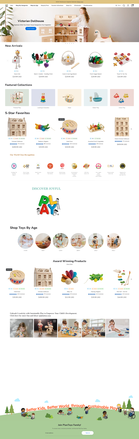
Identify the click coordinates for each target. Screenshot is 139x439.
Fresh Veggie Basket (96, 74)
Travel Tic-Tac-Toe (122, 74)
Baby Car (69, 292)
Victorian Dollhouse (17, 141)
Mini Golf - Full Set (122, 292)
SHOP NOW (31, 28)
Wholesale (77, 5)
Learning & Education (43, 108)
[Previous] (8, 61)
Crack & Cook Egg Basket (69, 74)
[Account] (128, 5)
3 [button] (69, 43)
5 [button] (73, 43)
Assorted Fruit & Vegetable (96, 141)
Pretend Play (17, 108)
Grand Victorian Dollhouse (122, 139)
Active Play (122, 108)
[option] (69, 24)
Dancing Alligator (96, 292)
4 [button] (71, 43)
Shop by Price (45, 5)
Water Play (96, 108)
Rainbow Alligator (43, 141)
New (11, 5)
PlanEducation (88, 5)
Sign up (88, 433)
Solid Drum (69, 141)
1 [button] (65, 43)
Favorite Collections (57, 5)
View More (69, 264)
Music (69, 108)
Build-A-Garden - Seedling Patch (43, 74)
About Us (69, 5)
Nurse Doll (17, 74)
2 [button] (67, 43)
